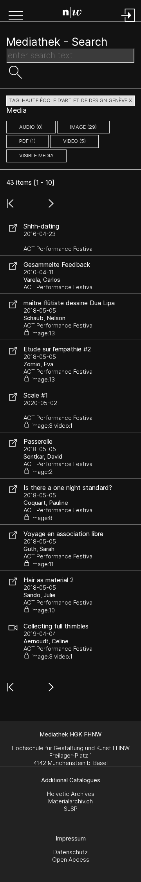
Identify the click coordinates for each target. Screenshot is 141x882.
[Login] (128, 22)
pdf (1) (27, 141)
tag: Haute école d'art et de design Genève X (70, 100)
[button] (15, 16)
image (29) (83, 127)
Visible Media (36, 155)
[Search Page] (72, 13)
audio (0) (31, 127)
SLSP (71, 808)
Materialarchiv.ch (70, 801)
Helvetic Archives (70, 793)
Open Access (70, 859)
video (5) (74, 141)
